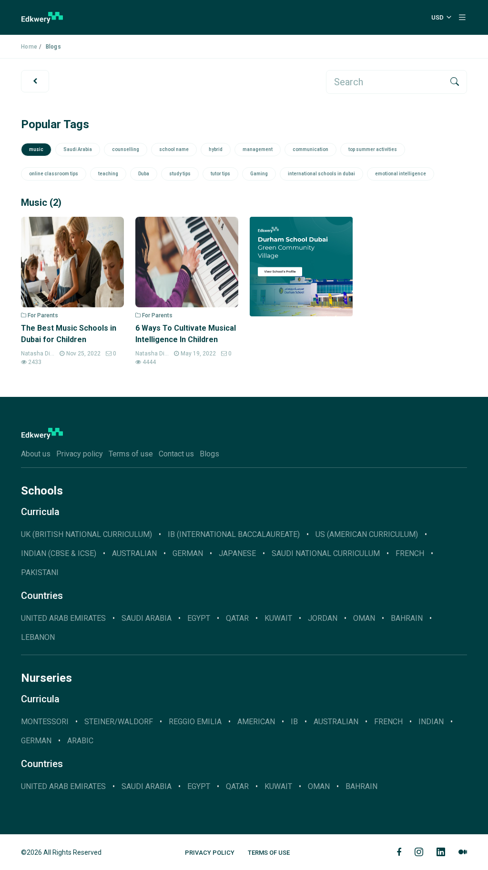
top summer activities (372, 149)
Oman (364, 618)
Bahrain (407, 618)
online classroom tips (53, 173)
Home (29, 46)
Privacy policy (79, 453)
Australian (336, 721)
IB (294, 721)
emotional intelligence (400, 173)
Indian (431, 721)
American (256, 721)
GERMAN (188, 553)
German (36, 740)
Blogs (209, 453)
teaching (108, 173)
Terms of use (131, 453)
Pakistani (40, 572)
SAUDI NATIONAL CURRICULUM (326, 553)
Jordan (322, 618)
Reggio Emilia (195, 721)
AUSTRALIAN (134, 553)
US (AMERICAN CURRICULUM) (366, 534)
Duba (143, 173)
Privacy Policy (209, 852)
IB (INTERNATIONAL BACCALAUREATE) (234, 534)
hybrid (216, 149)
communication (310, 149)
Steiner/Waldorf (118, 721)
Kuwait (278, 618)
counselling (125, 149)
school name (174, 149)
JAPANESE (237, 553)
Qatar (237, 618)
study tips (180, 173)
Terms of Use (269, 852)
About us (36, 453)
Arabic (80, 740)
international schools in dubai (321, 173)
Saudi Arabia (77, 149)
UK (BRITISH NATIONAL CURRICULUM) (86, 534)
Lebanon (38, 637)
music (36, 149)
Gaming (259, 173)
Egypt (198, 618)
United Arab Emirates (63, 618)
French (410, 553)
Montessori (45, 721)
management (258, 149)
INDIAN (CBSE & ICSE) (58, 553)
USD (437, 17)
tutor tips (220, 173)
